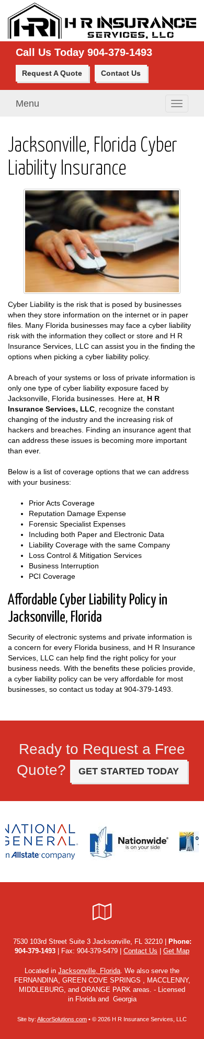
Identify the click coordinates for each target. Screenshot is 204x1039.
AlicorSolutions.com (62, 1019)
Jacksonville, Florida (89, 971)
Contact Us (121, 73)
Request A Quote (52, 73)
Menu (27, 103)
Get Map (176, 951)
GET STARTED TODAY (128, 771)
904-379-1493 (119, 52)
